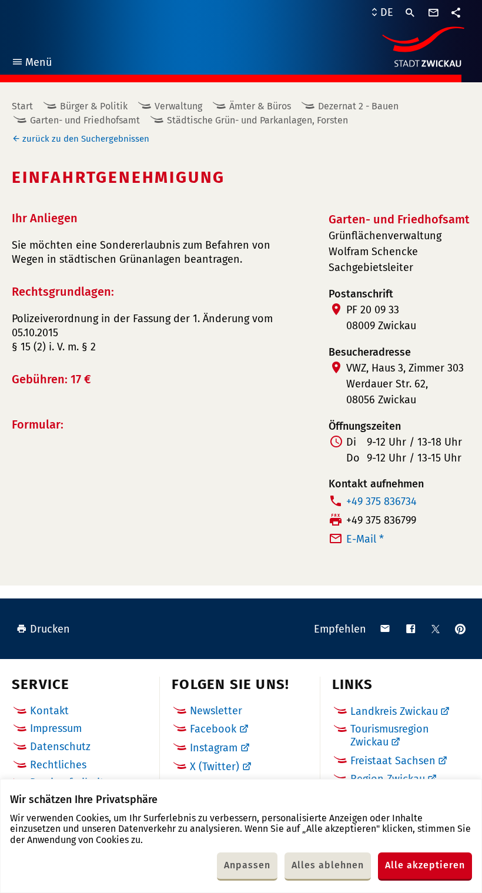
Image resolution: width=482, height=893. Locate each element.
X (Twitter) (214, 766)
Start (22, 106)
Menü (31, 64)
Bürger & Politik (94, 106)
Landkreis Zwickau (394, 711)
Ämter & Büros (260, 106)
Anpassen (247, 865)
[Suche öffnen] (410, 13)
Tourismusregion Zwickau (389, 735)
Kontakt (49, 710)
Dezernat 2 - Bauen (358, 106)
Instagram (213, 747)
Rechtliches (58, 764)
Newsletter (216, 710)
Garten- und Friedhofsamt (85, 120)
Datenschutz (60, 746)
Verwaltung (178, 106)
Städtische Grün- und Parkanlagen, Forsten (257, 120)
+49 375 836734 (381, 501)
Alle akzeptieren (425, 865)
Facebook (213, 729)
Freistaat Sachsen (393, 760)
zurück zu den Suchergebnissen (85, 138)
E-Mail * (365, 539)
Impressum (56, 728)
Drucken (50, 629)
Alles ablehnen (328, 865)
